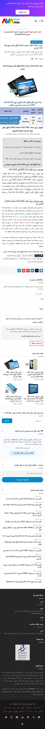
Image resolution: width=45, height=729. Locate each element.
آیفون (10, 711)
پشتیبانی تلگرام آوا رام (10, 134)
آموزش (5, 711)
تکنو (5, 707)
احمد (41, 617)
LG (27, 711)
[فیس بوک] (41, 270)
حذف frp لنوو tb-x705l (25, 259)
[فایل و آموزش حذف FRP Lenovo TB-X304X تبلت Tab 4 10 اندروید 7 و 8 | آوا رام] (33, 388)
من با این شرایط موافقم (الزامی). (30, 336)
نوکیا (9, 707)
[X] (37, 270)
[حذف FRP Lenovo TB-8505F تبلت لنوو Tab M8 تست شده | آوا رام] (12, 388)
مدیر (41, 602)
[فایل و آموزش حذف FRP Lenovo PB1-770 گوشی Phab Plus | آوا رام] (33, 364)
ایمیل (41, 309)
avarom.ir (32, 689)
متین (41, 608)
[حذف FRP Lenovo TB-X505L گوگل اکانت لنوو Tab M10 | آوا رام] (12, 364)
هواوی (22, 707)
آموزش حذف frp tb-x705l (13, 256)
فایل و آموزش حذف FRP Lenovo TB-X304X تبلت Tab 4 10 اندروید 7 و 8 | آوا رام (33, 398)
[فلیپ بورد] (23, 270)
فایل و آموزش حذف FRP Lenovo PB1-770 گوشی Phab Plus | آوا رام (35, 374)
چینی (14, 707)
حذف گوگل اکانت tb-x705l (10, 259)
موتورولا (15, 711)
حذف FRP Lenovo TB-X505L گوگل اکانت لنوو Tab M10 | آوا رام (12, 374)
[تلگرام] (19, 270)
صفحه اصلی (37, 707)
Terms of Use (29, 331)
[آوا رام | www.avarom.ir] (11, 21)
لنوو (18, 707)
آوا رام (12, 207)
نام (41, 299)
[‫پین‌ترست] (28, 270)
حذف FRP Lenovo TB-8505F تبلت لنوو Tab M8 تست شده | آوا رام (13, 398)
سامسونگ (29, 707)
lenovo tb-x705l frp (27, 256)
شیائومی (21, 711)
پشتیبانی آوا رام (19, 216)
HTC (30, 711)
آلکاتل (40, 711)
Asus (35, 711)
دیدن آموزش (22, 12)
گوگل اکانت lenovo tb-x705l (35, 262)
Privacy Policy (17, 331)
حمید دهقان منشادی (36, 624)
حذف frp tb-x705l (37, 259)
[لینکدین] (32, 270)
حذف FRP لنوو (36, 42)
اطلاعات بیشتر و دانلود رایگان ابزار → (22, 453)
